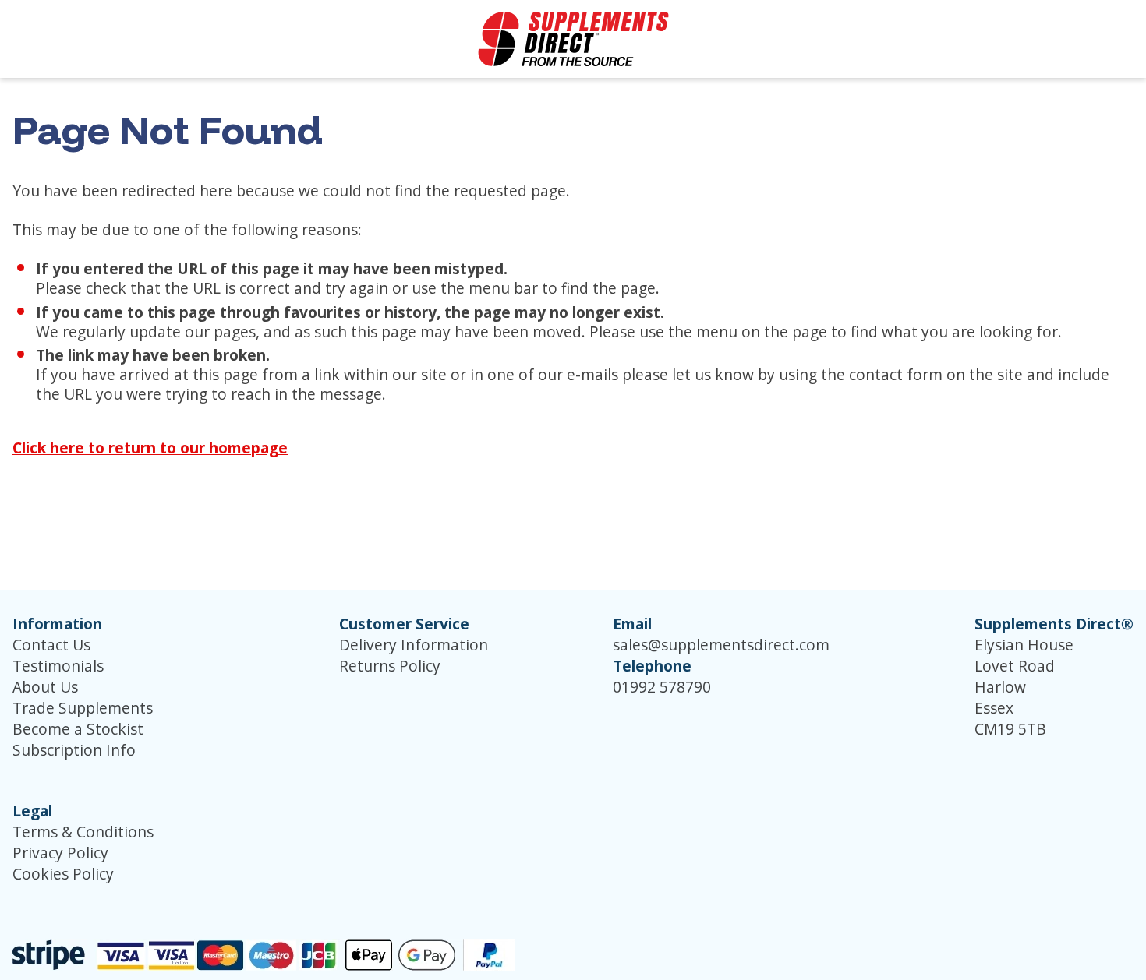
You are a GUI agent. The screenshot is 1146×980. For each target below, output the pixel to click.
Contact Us (51, 644)
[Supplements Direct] (573, 39)
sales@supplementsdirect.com (721, 644)
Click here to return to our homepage (150, 447)
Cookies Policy (63, 873)
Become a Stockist (77, 728)
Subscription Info (74, 749)
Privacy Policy (60, 852)
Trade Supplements (82, 707)
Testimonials (58, 665)
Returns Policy (389, 665)
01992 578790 (662, 686)
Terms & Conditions (83, 831)
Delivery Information (413, 644)
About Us (45, 686)
